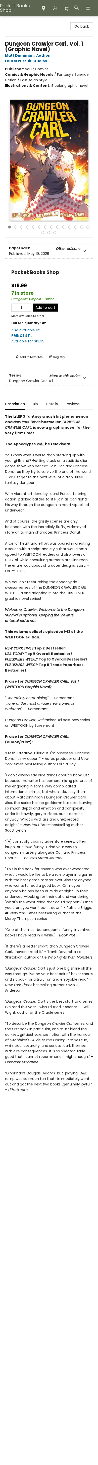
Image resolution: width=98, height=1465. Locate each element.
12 (75, 227)
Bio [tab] (35, 403)
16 (48, 232)
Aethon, (44, 55)
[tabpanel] (49, 759)
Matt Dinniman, (20, 55)
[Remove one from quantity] (15, 307)
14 (87, 227)
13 (81, 227)
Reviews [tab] (73, 403)
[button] (44, 8)
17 (54, 232)
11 (69, 227)
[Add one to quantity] (28, 307)
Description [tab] (15, 403)
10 (63, 227)
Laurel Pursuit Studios (26, 60)
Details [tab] (52, 403)
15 (42, 232)
